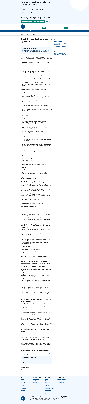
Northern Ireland (42, 45)
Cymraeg (63, 24)
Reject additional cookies (39, 21)
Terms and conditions (61, 380)
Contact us (47, 380)
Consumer (36, 30)
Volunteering (47, 391)
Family (43, 30)
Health (59, 30)
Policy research (48, 390)
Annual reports (48, 383)
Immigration (54, 30)
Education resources (36, 380)
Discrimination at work (31, 33)
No (23, 369)
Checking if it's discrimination (54, 33)
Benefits (22, 30)
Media (46, 387)
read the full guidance (28, 353)
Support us (47, 382)
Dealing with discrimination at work (42, 33)
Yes (21, 369)
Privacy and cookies (61, 382)
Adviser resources (36, 379)
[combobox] (55, 28)
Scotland (46, 45)
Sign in (67, 24)
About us (46, 379)
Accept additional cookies (26, 21)
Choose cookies (48, 21)
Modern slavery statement (49, 388)
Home (22, 33)
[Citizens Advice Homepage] (23, 26)
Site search (35, 382)
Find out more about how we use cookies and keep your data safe (33, 15)
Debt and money (30, 30)
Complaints (47, 385)
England (37, 45)
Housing (40, 30)
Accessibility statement (62, 379)
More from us (63, 30)
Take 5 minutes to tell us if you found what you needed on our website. (35, 50)
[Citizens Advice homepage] (23, 398)
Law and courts (48, 30)
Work (25, 30)
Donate (43, 27)
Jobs (46, 393)
